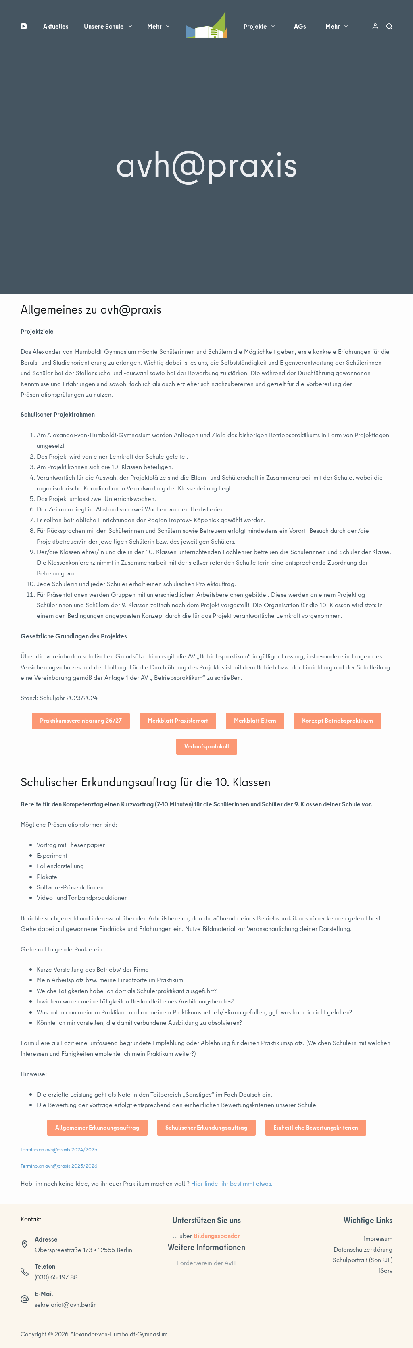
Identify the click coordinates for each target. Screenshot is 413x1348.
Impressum (378, 1238)
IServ (385, 1270)
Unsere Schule (104, 26)
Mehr (154, 26)
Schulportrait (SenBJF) (362, 1259)
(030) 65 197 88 (56, 1277)
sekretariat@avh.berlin (66, 1304)
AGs (300, 26)
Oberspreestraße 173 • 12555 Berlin (83, 1249)
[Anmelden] (375, 26)
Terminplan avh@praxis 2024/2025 (59, 1149)
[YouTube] (24, 26)
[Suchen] (389, 26)
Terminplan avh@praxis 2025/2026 (59, 1165)
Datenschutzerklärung (363, 1249)
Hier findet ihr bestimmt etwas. (232, 1183)
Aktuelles (56, 26)
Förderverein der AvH (206, 1262)
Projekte (255, 26)
